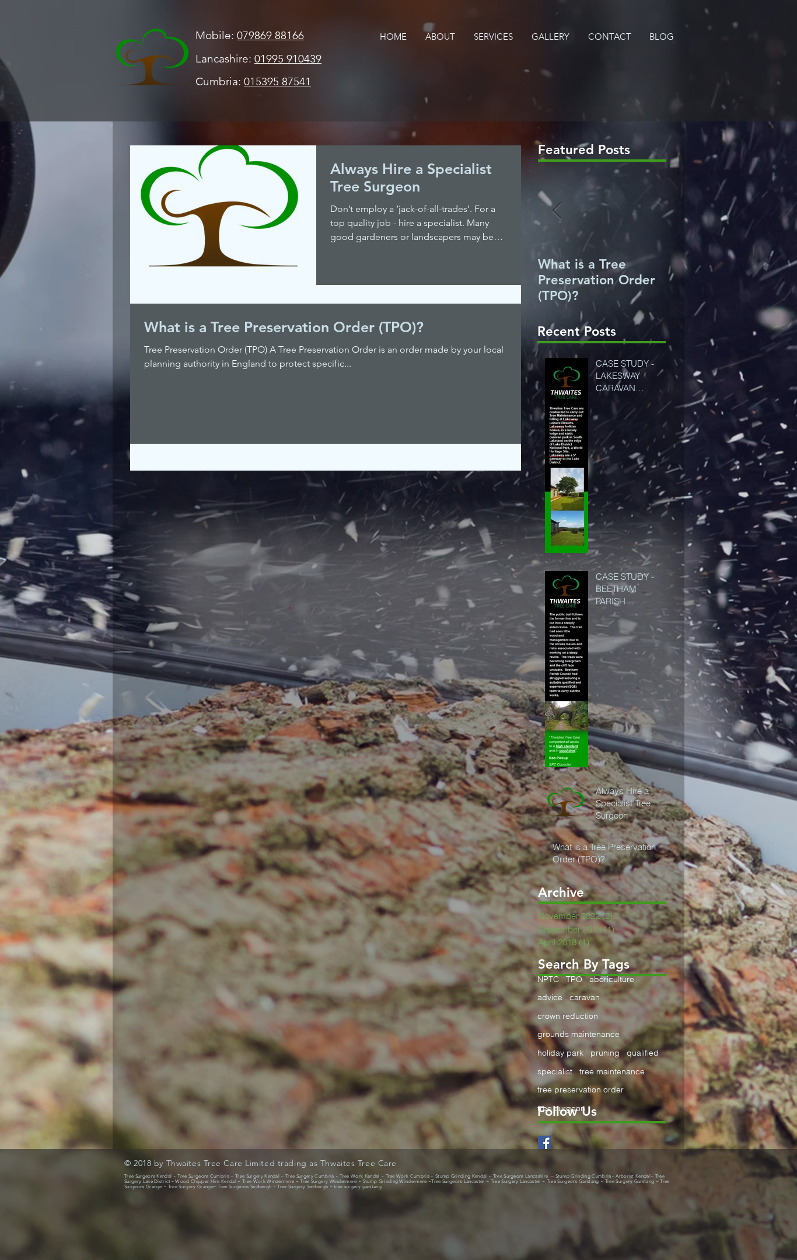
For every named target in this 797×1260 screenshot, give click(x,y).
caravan (584, 997)
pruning (605, 1052)
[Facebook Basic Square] (544, 1142)
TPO (574, 979)
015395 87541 (277, 81)
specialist (554, 1071)
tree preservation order (580, 1089)
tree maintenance (612, 1071)
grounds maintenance (578, 1034)
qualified (643, 1052)
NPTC (548, 979)
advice (549, 997)
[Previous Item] (556, 211)
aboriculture (611, 979)
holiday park (560, 1052)
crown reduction (567, 1016)
